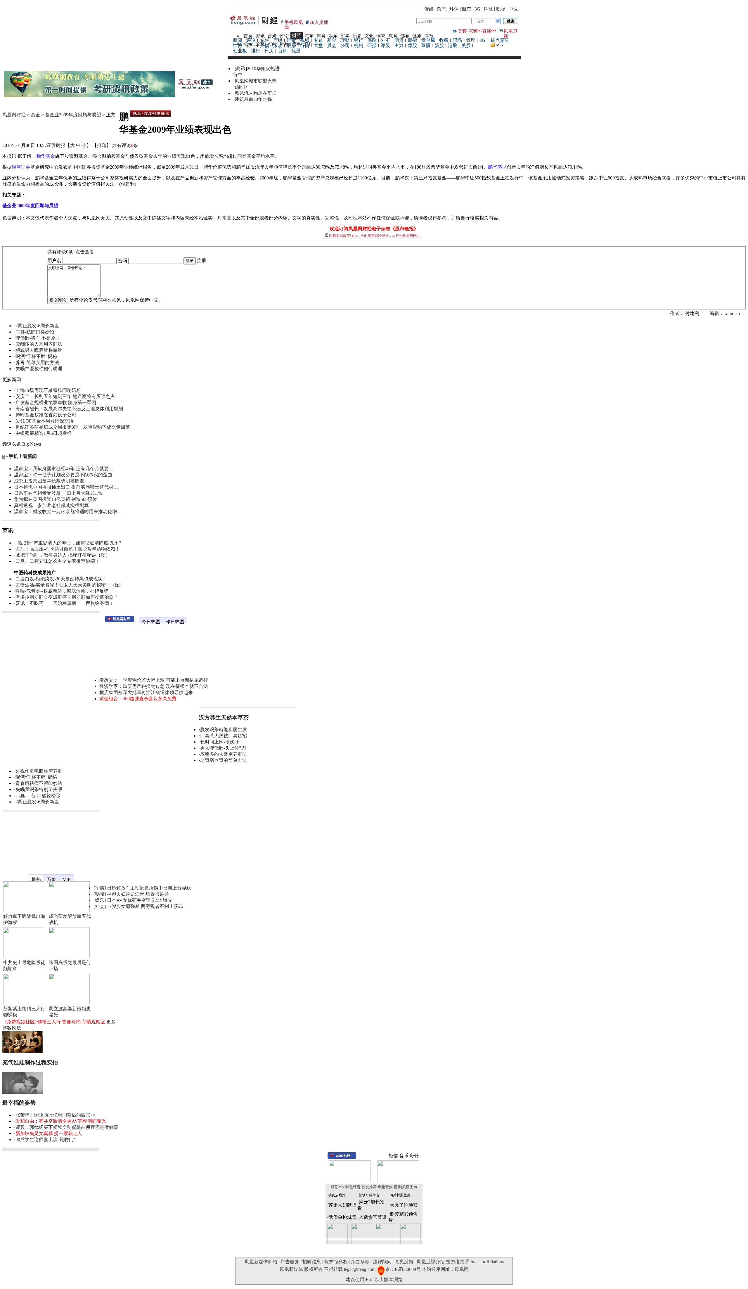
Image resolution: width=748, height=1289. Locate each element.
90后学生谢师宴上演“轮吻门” (45, 1139)
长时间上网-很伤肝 (219, 741)
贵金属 (428, 40)
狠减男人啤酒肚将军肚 (38, 350)
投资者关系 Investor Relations (475, 1261)
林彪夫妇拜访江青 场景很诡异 (138, 894)
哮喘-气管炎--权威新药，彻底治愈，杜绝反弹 (62, 591)
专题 (318, 40)
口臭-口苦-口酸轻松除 (37, 795)
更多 (111, 1021)
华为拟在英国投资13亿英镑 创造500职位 (55, 499)
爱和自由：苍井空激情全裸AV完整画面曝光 (60, 1121)
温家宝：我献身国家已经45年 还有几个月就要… (63, 468)
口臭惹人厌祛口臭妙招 (223, 735)
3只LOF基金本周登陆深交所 (44, 420)
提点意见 (500, 40)
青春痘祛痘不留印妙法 (38, 783)
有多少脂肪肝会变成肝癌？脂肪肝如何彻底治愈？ (66, 597)
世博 (237, 45)
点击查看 (84, 251)
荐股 (412, 45)
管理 (470, 40)
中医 (513, 8)
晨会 (331, 45)
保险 (372, 40)
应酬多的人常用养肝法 (38, 344)
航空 (466, 8)
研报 (372, 45)
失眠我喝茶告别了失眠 (38, 789)
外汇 (385, 40)
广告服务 (289, 1261)
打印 (101, 145)
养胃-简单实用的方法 (37, 362)
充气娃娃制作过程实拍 (30, 1062)
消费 (291, 40)
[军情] (100, 887)
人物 (264, 45)
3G (477, 8)
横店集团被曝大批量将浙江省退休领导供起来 (146, 692)
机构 (358, 45)
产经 (278, 40)
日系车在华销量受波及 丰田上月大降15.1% (58, 493)
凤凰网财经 (14, 114)
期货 (399, 40)
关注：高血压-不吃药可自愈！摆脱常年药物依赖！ (67, 548)
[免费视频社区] (20, 1021)
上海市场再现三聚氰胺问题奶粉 (48, 390)
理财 (345, 40)
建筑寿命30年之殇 (253, 99)
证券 (480, 21)
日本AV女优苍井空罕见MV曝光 (139, 900)
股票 (291, 45)
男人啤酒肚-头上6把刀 (223, 747)
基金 (331, 40)
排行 (255, 50)
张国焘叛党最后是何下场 (70, 965)
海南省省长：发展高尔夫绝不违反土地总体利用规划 (69, 408)
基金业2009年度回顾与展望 (73, 114)
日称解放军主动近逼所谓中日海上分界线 (149, 887)
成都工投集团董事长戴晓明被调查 (49, 480)
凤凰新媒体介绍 (261, 1261)
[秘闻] (100, 894)
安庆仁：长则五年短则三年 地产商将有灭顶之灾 (65, 396)
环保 (454, 8)
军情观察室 (93, 1021)
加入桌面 (319, 22)
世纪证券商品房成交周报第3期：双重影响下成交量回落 (72, 427)
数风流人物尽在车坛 (256, 93)
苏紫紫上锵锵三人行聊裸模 (24, 1011)
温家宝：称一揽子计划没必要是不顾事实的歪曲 (63, 474)
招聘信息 (311, 1261)
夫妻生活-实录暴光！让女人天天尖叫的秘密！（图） (69, 584)
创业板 (240, 50)
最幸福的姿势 (19, 1103)
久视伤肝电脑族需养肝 (38, 771)
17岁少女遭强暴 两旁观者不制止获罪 (145, 906)
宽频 (462, 31)
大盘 (318, 45)
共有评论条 (125, 145)
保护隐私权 (336, 1261)
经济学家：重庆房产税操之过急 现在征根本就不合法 (153, 686)
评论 (251, 40)
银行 (358, 40)
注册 (201, 260)
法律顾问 (382, 1261)
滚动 (278, 45)
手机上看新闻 (23, 456)
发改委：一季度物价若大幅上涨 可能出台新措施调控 (153, 680)
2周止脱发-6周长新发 (37, 325)
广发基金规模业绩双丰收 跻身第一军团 (55, 402)
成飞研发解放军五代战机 (70, 919)
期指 (412, 40)
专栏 (264, 40)
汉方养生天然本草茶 (224, 717)
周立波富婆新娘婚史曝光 (70, 1011)
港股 (452, 45)
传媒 (429, 8)
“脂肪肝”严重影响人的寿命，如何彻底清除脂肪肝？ (68, 542)
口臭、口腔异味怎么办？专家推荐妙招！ (57, 561)
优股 (296, 50)
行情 (304, 45)
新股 (439, 45)
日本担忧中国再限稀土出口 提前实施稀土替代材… (66, 487)
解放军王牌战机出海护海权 (24, 919)
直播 (486, 31)
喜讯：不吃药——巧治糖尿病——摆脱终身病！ (64, 603)
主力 (399, 45)
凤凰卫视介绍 (431, 1261)
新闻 (237, 40)
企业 (251, 45)
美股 (466, 45)
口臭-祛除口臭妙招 (34, 331)
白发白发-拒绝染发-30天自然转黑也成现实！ (61, 578)
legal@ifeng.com (359, 1269)
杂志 (441, 8)
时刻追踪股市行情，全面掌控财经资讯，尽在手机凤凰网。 (374, 235)
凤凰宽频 (11, 874)
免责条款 (360, 1261)
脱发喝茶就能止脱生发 (223, 729)
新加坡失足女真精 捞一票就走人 (48, 1133)
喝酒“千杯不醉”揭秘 (36, 356)
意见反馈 (404, 1261)
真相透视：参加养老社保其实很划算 (51, 505)
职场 (500, 8)
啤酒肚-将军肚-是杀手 (37, 337)
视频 (304, 40)
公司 (345, 45)
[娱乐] (100, 900)
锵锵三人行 (49, 1021)
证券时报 (56, 145)
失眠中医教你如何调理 (38, 368)
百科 (282, 50)
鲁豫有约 (71, 1021)
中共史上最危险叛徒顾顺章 (24, 965)
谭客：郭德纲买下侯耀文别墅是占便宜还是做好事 (66, 1127)
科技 (488, 8)
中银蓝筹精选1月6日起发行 (43, 433)
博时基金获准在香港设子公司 (45, 414)
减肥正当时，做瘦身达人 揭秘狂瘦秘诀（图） (62, 555)
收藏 (444, 40)
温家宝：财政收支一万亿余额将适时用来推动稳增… (68, 511)
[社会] (100, 906)
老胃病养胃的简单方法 (223, 760)
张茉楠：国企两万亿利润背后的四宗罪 (55, 1114)
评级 (385, 45)
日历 (269, 50)
